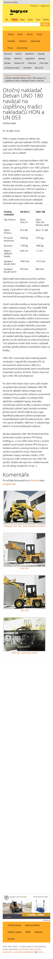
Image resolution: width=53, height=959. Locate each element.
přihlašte (34, 480)
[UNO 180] (24, 550)
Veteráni (18, 58)
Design (7, 58)
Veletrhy (23, 41)
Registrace (45, 6)
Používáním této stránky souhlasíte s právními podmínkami (22, 950)
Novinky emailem (11, 2)
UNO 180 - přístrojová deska (24, 653)
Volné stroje (22, 48)
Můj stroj (39, 67)
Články (11, 34)
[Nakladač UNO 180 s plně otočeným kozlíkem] (24, 507)
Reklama (38, 932)
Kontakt (11, 939)
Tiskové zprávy (14, 925)
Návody (41, 53)
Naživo (18, 53)
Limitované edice (12, 67)
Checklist (27, 67)
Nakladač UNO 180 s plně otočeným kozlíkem (24, 526)
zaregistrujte (9, 484)
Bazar (20, 34)
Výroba (7, 63)
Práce (10, 48)
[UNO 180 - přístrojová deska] (24, 634)
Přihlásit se (34, 6)
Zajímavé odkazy (32, 925)
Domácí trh (19, 63)
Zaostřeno (29, 53)
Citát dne (32, 63)
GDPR (28, 932)
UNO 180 (24, 568)
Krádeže (11, 41)
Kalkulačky (35, 41)
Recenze (8, 53)
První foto (44, 63)
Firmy (39, 34)
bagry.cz (8, 75)
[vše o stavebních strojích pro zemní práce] (19, 11)
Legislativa (30, 58)
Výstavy (41, 58)
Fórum (30, 34)
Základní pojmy (14, 932)
